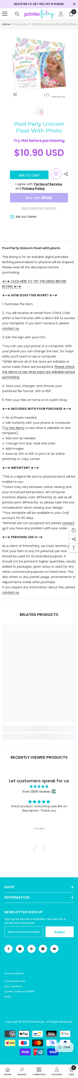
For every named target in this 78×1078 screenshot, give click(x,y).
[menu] (4, 13)
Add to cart (29, 175)
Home (6, 24)
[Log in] (60, 13)
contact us (10, 328)
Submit (59, 932)
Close (74, 4)
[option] (39, 65)
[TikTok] (43, 949)
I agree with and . (38, 186)
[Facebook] (8, 949)
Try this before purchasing (39, 140)
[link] (39, 729)
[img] (39, 786)
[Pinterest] (31, 949)
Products (21, 24)
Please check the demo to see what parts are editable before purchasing (38, 372)
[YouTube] (54, 949)
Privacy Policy (33, 188)
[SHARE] (65, 174)
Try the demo (14, 428)
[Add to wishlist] (56, 173)
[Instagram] (20, 949)
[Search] (17, 14)
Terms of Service (48, 184)
